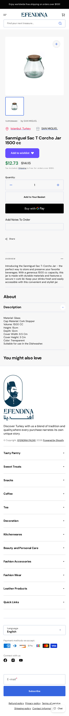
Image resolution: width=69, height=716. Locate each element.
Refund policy (16, 703)
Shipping (22, 168)
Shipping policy (22, 708)
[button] (5, 15)
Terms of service (51, 703)
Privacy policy (33, 703)
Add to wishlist (20, 152)
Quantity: (10, 177)
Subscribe (34, 691)
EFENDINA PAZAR (26, 440)
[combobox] (34, 23)
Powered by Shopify (53, 440)
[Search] (60, 23)
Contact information (43, 708)
